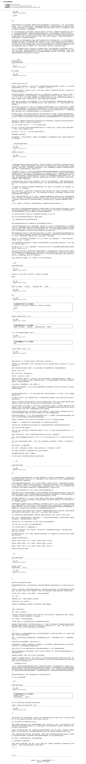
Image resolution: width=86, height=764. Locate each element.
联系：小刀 (48, 760)
